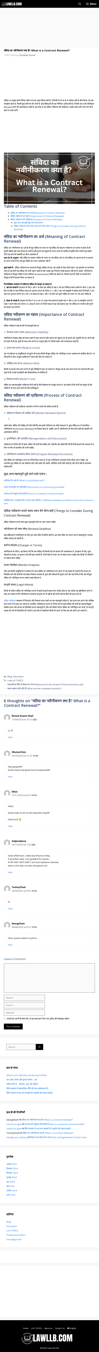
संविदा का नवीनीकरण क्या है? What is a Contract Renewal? (47, 1119)
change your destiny (16, 1137)
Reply (10, 737)
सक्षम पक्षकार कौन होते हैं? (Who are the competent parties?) (34, 688)
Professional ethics (16, 1234)
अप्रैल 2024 (11, 1190)
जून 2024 (10, 1181)
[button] (80, 4)
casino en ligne (14, 1124)
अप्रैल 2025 (11, 1164)
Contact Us (60, 1328)
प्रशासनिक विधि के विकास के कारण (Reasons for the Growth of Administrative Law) (45, 684)
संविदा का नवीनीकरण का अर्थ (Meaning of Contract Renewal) (37, 212)
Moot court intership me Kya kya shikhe (26, 1075)
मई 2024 (10, 1186)
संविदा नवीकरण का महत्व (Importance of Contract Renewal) (37, 216)
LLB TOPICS (12, 1230)
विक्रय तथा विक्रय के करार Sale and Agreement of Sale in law (58, 1137)
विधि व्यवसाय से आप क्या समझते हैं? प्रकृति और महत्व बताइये (29, 1092)
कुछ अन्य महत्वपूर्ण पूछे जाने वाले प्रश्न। (29, 222)
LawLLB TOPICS (15, 680)
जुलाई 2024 (11, 1177)
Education (18, 676)
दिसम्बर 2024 (12, 1168)
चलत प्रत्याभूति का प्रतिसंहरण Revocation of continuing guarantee (34, 486)
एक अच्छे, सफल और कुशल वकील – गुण (21, 1079)
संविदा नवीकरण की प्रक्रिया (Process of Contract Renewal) (36, 219)
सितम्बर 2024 (12, 1172)
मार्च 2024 (10, 1194)
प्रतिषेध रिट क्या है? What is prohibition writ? (24, 480)
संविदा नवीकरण (10, 600)
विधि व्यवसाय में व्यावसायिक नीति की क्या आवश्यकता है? (27, 1088)
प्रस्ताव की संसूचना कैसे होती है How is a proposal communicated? (34, 493)
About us (48, 1328)
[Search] (39, 1047)
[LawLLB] (11, 4)
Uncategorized (13, 1239)
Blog (9, 676)
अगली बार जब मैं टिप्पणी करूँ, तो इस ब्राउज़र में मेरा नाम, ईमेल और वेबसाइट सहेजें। (38, 1018)
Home (25, 1328)
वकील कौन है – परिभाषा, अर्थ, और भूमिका (22, 1083)
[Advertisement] (49, 28)
